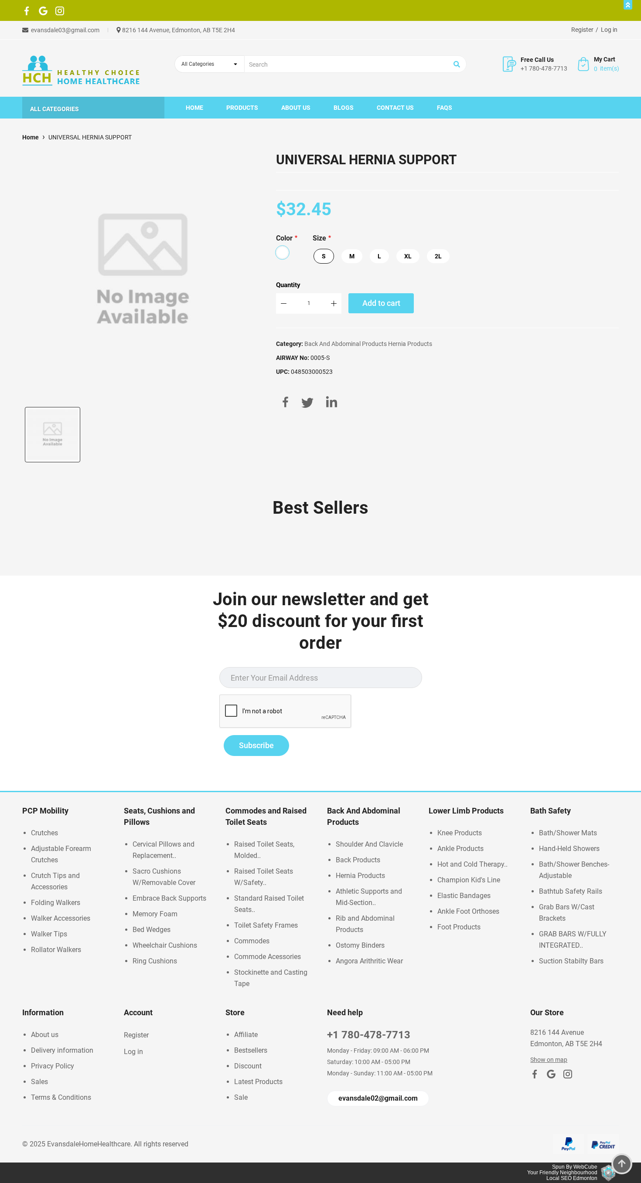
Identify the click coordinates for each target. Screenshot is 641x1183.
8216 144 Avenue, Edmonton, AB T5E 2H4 (178, 30)
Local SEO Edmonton (571, 1178)
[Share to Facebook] (285, 402)
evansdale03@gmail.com (65, 30)
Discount (248, 1066)
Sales (39, 1082)
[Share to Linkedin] (331, 402)
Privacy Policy (52, 1066)
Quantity (288, 285)
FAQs (444, 107)
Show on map (548, 1059)
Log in (609, 29)
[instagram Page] (59, 13)
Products (242, 107)
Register (582, 29)
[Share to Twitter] (307, 402)
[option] (52, 434)
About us (295, 107)
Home (194, 107)
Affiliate (246, 1034)
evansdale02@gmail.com (378, 1098)
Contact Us (395, 107)
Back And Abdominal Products (345, 343)
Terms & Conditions (61, 1097)
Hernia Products (410, 343)
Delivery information (62, 1050)
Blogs (344, 107)
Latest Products (258, 1082)
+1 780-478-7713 (544, 68)
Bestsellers (250, 1050)
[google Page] (43, 13)
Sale (241, 1097)
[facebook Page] (26, 13)
